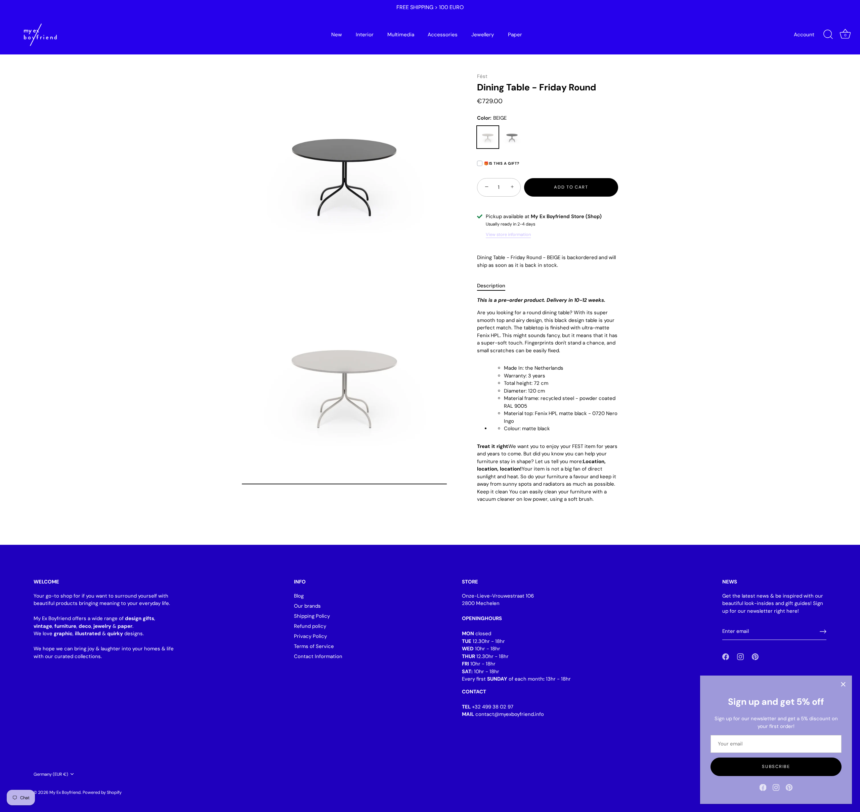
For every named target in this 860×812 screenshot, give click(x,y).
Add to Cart (571, 187)
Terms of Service (314, 646)
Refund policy (310, 626)
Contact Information (318, 656)
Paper (515, 34)
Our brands (307, 606)
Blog (299, 596)
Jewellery (482, 34)
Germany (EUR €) (51, 774)
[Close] (843, 684)
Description (491, 285)
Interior (365, 34)
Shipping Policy (312, 616)
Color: (492, 118)
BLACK (512, 137)
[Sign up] (823, 631)
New (336, 34)
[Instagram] (776, 787)
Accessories (443, 34)
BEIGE (488, 137)
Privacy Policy (310, 636)
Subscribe (776, 766)
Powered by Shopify (102, 792)
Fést (482, 76)
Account (804, 34)
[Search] (828, 34)
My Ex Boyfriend (65, 792)
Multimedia (400, 34)
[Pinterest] (789, 787)
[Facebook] (763, 787)
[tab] (494, 286)
